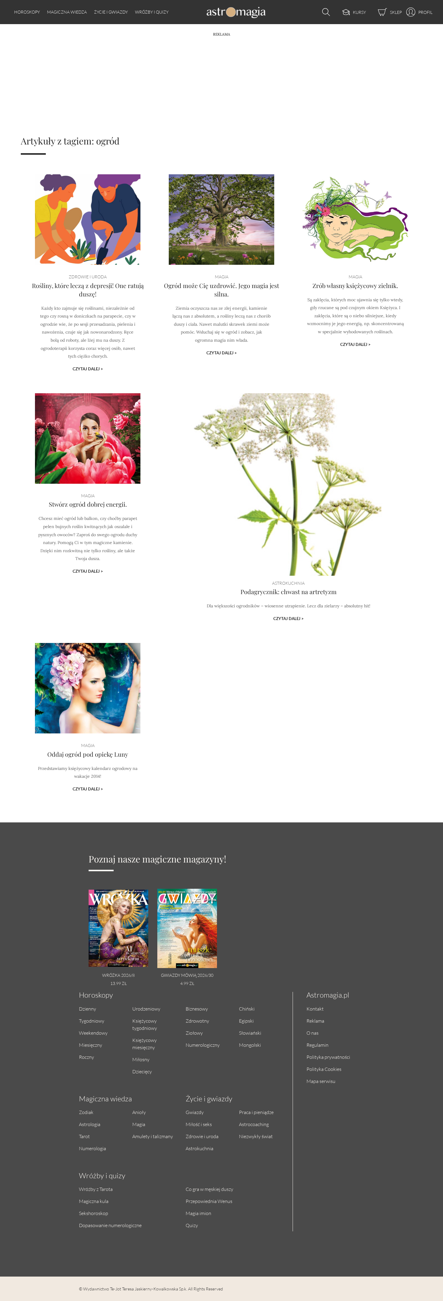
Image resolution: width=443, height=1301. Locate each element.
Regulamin (317, 1045)
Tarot (84, 1136)
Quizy (192, 1225)
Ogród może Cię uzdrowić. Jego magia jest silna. (221, 289)
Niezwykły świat (256, 1136)
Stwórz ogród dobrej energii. (88, 504)
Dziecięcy (142, 1071)
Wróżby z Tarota (96, 1189)
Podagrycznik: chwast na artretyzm (288, 591)
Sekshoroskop (93, 1213)
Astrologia (89, 1124)
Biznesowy (197, 1008)
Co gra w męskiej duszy (209, 1189)
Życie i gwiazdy (111, 11)
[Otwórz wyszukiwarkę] (324, 12)
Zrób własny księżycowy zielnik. (355, 285)
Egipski (246, 1021)
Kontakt (315, 1008)
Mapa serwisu (320, 1081)
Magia (138, 1124)
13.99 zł (118, 983)
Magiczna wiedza (67, 11)
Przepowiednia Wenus (209, 1201)
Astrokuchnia (199, 1148)
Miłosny (140, 1059)
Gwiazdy (195, 1112)
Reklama (315, 1021)
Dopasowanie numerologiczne (110, 1225)
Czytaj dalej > (88, 368)
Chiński (247, 1008)
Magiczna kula (93, 1201)
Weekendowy (93, 1033)
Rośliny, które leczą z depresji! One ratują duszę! (88, 289)
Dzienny (87, 1008)
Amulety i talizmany (152, 1136)
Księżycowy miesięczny (144, 1043)
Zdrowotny (197, 1021)
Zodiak (86, 1112)
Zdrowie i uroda (202, 1136)
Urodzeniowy (146, 1008)
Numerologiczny (203, 1045)
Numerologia (92, 1148)
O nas (312, 1033)
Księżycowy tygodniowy (144, 1024)
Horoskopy (27, 11)
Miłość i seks (199, 1124)
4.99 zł (187, 983)
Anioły (139, 1112)
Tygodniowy (91, 1021)
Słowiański (250, 1033)
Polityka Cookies (323, 1069)
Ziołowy (194, 1033)
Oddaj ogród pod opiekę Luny (87, 754)
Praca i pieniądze (256, 1112)
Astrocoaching (254, 1124)
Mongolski (250, 1045)
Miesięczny (90, 1045)
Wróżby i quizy (151, 11)
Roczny (86, 1057)
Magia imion (198, 1213)
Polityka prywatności (328, 1057)
